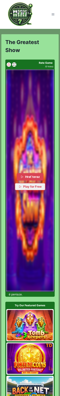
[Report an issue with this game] (9, 64)
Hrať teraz (32, 176)
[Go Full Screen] (14, 64)
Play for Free (32, 186)
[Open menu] (53, 14)
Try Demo (30, 325)
